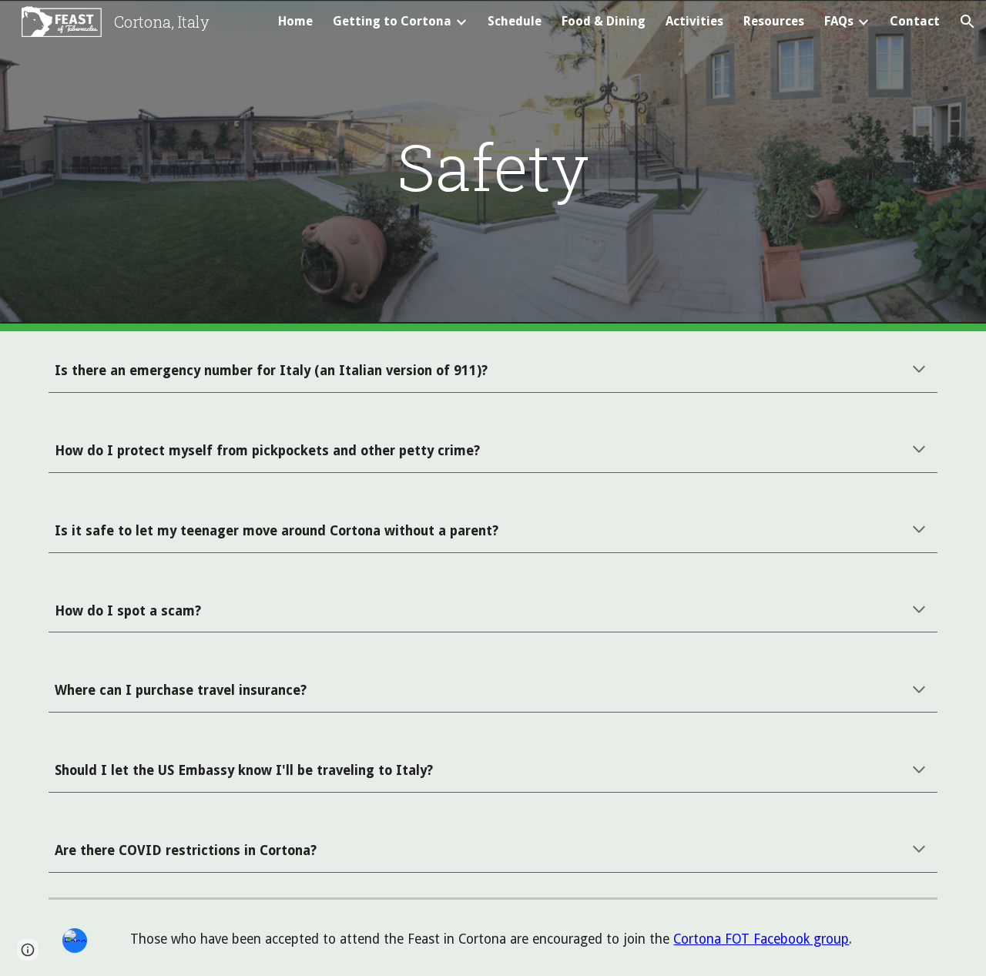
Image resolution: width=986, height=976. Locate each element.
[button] (967, 21)
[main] (493, 166)
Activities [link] (694, 21)
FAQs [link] (839, 21)
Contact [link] (915, 21)
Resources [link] (773, 21)
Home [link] (295, 21)
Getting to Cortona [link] (392, 21)
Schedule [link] (515, 21)
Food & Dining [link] (604, 21)
